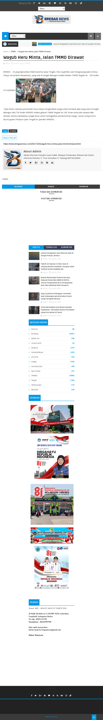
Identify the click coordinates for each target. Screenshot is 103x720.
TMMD (13, 51)
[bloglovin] (55, 3)
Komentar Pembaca (66, 248)
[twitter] (39, 3)
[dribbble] (60, 3)
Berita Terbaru (36, 248)
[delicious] (81, 3)
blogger (18, 186)
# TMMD (13, 131)
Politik (34, 357)
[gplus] (45, 3)
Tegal (34, 380)
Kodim (34, 348)
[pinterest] (50, 3)
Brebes (35, 334)
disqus (51, 186)
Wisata (34, 390)
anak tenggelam (36, 44)
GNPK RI (35, 338)
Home (5, 51)
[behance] (71, 3)
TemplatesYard (51, 717)
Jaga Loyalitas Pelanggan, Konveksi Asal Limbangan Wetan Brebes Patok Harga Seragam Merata (56, 296)
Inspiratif (36, 343)
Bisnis (34, 329)
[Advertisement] (51, 660)
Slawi (34, 362)
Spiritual (36, 371)
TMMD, (28, 63)
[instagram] (76, 3)
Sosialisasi (37, 366)
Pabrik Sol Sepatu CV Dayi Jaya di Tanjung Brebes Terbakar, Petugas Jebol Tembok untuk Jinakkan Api (57, 266)
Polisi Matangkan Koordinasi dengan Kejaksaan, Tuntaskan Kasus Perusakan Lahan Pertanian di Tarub (57, 310)
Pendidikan (37, 352)
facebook (83, 186)
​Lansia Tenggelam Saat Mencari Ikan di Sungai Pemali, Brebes (71, 44)
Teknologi (51, 247)
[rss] (65, 3)
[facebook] (34, 3)
